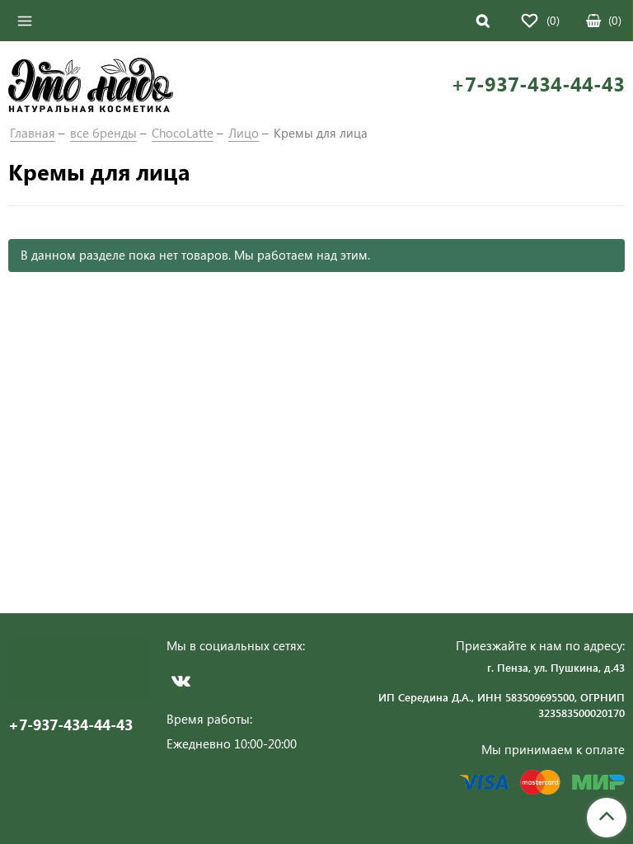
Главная (32, 132)
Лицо (243, 132)
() (614, 20)
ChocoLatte (182, 132)
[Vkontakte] (180, 680)
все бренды (103, 132)
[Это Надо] (90, 83)
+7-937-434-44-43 (538, 83)
